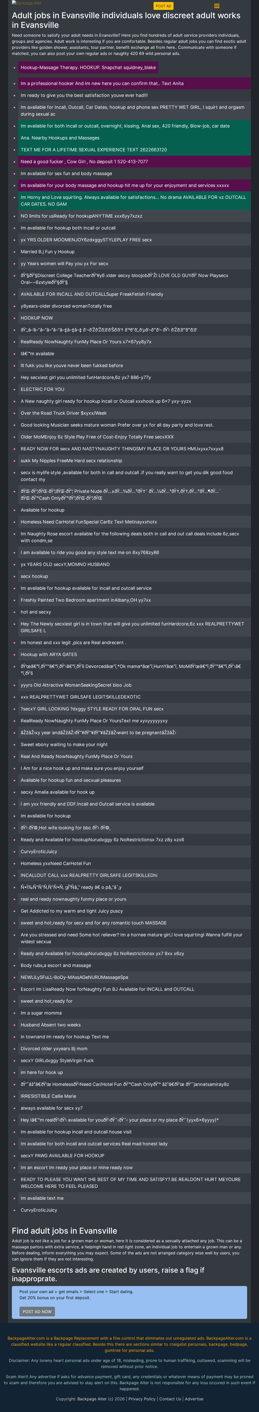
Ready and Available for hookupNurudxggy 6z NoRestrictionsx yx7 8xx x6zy (102, 953)
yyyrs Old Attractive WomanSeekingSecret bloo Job (76, 685)
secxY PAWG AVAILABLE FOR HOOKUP (62, 1155)
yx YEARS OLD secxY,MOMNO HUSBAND (65, 564)
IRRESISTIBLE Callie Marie (48, 1096)
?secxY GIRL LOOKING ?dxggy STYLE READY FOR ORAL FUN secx (92, 708)
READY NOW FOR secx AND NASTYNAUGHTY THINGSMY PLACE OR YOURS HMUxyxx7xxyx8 (122, 448)
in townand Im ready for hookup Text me (65, 1036)
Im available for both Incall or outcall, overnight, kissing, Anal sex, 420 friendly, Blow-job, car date (125, 126)
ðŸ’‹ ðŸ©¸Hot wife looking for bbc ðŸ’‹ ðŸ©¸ (66, 827)
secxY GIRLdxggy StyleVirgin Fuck (57, 1060)
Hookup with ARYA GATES (49, 654)
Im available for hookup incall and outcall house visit (76, 1131)
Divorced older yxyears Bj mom (54, 1048)
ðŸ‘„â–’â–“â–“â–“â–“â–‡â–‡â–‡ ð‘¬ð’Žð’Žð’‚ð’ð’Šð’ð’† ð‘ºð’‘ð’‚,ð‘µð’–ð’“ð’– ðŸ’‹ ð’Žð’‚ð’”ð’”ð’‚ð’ (109, 329)
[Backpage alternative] (26, 3)
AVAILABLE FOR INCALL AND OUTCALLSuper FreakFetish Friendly (92, 294)
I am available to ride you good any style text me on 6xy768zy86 (90, 552)
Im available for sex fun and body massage (66, 173)
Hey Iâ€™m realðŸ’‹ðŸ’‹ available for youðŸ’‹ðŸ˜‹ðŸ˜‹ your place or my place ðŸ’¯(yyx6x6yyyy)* (120, 1120)
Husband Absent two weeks (51, 1024)
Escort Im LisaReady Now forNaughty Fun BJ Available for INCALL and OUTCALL (108, 989)
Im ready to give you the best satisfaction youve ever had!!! (84, 95)
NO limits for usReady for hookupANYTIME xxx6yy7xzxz (81, 216)
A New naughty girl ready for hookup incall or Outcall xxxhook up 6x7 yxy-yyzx (106, 401)
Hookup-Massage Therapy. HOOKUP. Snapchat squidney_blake (88, 67)
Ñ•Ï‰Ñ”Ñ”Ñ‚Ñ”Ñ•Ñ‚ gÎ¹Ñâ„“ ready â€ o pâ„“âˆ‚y (71, 887)
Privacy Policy (142, 1398)
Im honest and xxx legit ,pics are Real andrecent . (73, 642)
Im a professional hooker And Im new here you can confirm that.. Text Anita (102, 83)
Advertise (194, 1398)
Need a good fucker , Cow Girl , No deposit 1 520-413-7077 (84, 161)
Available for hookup (42, 510)
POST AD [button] (163, 6)
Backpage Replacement (76, 1338)
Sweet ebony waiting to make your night (64, 744)
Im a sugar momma (41, 1013)
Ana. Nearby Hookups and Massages (60, 137)
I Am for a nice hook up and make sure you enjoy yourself (82, 768)
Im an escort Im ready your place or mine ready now (77, 1167)
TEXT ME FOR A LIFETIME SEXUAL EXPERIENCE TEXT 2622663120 (94, 149)
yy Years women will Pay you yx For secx (64, 263)
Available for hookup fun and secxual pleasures (71, 780)
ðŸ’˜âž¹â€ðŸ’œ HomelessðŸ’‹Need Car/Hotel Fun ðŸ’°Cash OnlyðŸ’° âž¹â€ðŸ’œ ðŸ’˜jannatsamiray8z (125, 1084)
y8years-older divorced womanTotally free (66, 306)
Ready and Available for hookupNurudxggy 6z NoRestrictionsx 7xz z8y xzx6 (102, 839)
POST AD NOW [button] (37, 1311)
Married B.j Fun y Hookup (48, 251)
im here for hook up (42, 1072)
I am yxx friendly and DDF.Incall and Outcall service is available (88, 804)
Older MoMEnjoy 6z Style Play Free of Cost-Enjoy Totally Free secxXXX (97, 436)
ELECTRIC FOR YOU (42, 389)
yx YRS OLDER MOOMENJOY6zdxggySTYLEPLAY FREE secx (86, 239)
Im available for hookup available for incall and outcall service (86, 588)
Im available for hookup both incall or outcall (68, 227)
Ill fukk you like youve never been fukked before (72, 365)
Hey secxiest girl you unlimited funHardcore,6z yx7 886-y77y (86, 377)
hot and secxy (36, 612)
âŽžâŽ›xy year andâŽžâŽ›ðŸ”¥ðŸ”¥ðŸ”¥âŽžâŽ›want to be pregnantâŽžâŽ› (98, 732)
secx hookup (34, 576)
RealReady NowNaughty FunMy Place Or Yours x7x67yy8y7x (86, 341)
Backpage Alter (92, 1398)
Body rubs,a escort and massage (56, 965)
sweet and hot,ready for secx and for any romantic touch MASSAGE (94, 922)
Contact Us (170, 1398)
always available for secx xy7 (52, 1108)
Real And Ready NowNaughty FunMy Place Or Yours (77, 756)
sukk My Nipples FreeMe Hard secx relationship (71, 460)
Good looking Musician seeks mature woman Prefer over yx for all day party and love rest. (117, 425)
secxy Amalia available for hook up (58, 792)
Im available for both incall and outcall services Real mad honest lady (94, 1143)
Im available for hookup (46, 815)
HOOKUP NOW (37, 318)
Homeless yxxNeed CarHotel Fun (56, 863)
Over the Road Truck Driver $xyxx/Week (64, 413)
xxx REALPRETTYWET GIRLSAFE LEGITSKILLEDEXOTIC (81, 697)
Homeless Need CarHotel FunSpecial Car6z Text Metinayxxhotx (89, 521)
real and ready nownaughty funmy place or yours (73, 899)
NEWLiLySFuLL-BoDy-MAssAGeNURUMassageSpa (74, 977)
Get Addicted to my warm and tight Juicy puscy (72, 911)
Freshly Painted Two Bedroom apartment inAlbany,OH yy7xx (86, 600)
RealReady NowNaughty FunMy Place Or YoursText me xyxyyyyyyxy (94, 720)
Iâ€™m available (37, 353)
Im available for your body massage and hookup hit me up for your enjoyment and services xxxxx (125, 185)
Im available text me (42, 1198)
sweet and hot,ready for (47, 1001)
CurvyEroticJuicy (39, 851)
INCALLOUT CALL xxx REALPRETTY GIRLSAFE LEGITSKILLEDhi (89, 875)
